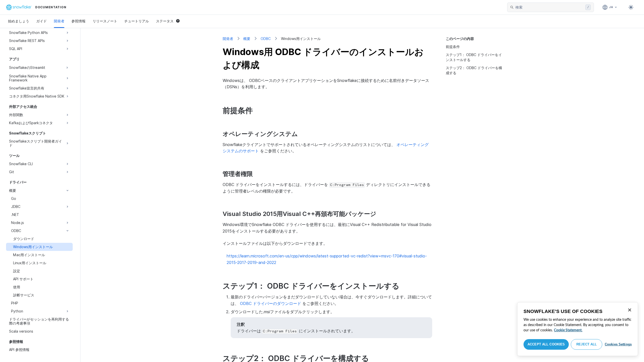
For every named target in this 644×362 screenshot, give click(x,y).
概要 (246, 38)
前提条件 (453, 46)
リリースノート (105, 21)
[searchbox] (549, 7)
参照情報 (78, 21)
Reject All (586, 344)
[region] (577, 329)
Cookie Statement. (568, 330)
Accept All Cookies (546, 344)
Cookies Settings (618, 344)
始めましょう (18, 21)
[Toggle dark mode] (631, 7)
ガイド (41, 21)
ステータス (165, 21)
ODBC (266, 38)
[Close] (629, 309)
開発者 (59, 21)
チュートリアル (136, 21)
